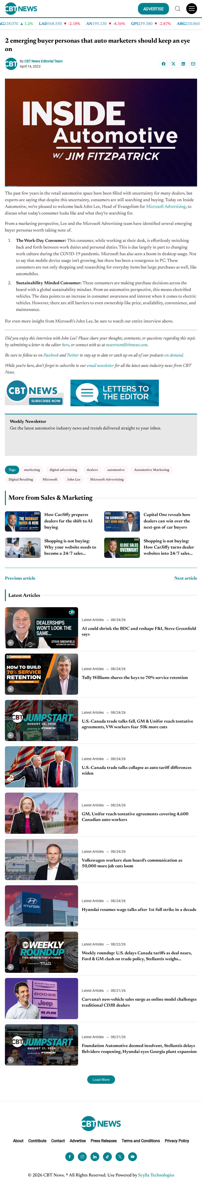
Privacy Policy (177, 1140)
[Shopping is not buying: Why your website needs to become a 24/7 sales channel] (23, 548)
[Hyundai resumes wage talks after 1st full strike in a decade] (41, 905)
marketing (32, 470)
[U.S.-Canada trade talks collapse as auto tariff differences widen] (41, 766)
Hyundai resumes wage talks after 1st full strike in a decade (139, 910)
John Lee (74, 479)
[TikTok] (107, 1156)
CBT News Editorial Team (43, 61)
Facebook (51, 355)
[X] (173, 64)
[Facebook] (164, 64)
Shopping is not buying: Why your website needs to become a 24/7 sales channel (70, 548)
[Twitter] (120, 1156)
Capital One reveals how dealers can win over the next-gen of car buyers (167, 521)
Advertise (78, 1140)
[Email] (193, 64)
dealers (92, 470)
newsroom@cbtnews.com (126, 345)
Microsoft (50, 479)
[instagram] (82, 1156)
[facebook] (69, 1156)
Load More (101, 1080)
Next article (185, 578)
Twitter (73, 355)
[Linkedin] (183, 64)
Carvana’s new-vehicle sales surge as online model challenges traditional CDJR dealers (139, 1002)
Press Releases (104, 1140)
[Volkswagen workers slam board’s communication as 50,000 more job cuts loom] (41, 859)
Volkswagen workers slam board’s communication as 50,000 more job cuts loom (132, 863)
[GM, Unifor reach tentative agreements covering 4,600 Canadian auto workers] (41, 813)
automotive (116, 470)
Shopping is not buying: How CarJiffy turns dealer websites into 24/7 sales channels (169, 548)
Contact (58, 1140)
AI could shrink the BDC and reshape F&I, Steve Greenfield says (139, 632)
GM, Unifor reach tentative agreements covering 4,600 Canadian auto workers (135, 817)
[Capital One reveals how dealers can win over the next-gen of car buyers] (122, 521)
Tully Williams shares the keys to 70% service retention (135, 678)
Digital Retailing (21, 479)
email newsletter (100, 366)
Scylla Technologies (156, 1175)
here (65, 345)
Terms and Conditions (141, 1140)
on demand (174, 355)
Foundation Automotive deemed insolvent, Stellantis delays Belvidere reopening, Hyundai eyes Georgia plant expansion (139, 1049)
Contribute (37, 1140)
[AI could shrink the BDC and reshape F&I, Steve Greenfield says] (41, 627)
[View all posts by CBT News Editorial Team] (12, 64)
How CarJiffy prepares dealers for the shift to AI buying (68, 521)
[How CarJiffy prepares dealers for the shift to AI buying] (23, 521)
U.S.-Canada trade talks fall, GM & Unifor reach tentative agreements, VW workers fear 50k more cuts (137, 724)
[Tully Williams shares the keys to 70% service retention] (41, 674)
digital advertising (63, 470)
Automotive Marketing (151, 470)
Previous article (20, 578)
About (18, 1140)
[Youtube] (132, 1156)
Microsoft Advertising (166, 207)
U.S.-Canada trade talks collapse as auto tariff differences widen (136, 771)
